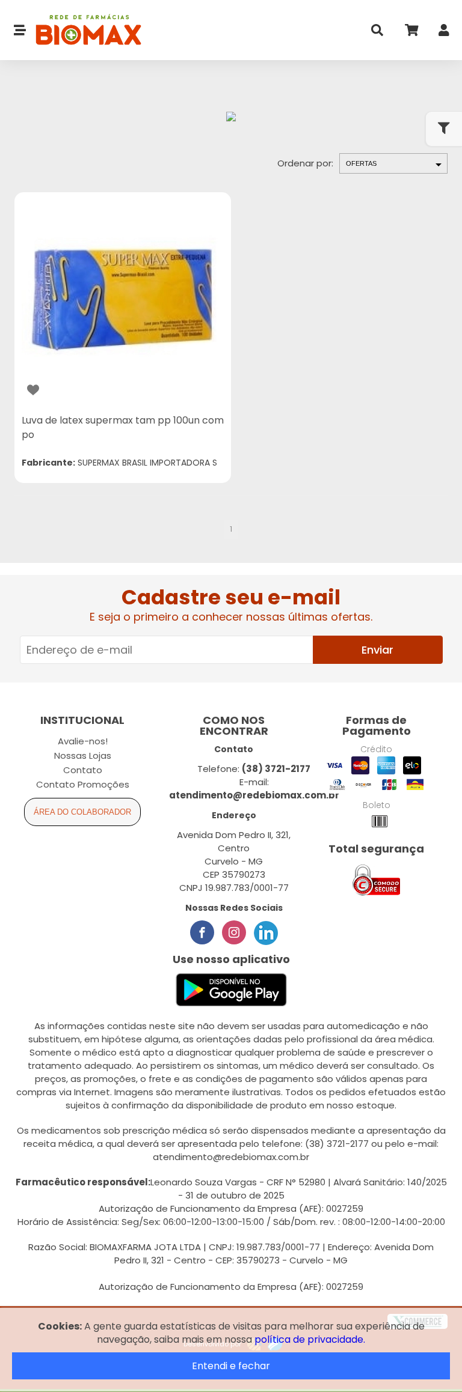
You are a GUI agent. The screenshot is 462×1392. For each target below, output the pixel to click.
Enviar (377, 649)
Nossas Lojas (82, 755)
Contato (82, 770)
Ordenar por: (305, 163)
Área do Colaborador (82, 811)
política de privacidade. (309, 1339)
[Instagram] (234, 932)
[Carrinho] (411, 32)
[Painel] (444, 32)
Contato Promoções (82, 784)
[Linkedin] (266, 932)
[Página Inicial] (84, 30)
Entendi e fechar (231, 1366)
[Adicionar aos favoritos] (33, 390)
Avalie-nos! (83, 741)
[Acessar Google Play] (231, 990)
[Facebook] (202, 932)
